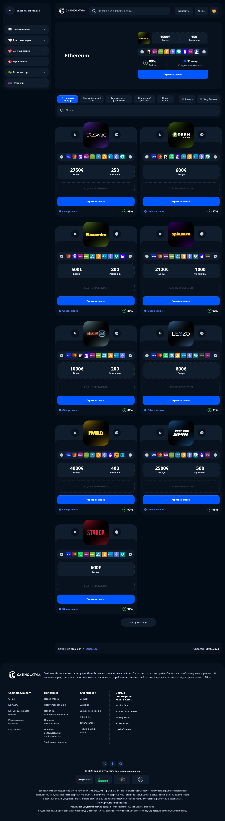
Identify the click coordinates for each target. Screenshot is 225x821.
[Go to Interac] (116, 455)
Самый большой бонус (92, 99)
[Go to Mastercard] (74, 156)
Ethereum (92, 648)
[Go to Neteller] (160, 51)
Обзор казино (70, 211)
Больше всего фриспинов (118, 99)
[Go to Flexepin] (207, 256)
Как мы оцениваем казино (18, 712)
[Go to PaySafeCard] (184, 51)
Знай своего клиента (55, 742)
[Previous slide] (142, 52)
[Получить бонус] (96, 135)
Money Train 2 (124, 717)
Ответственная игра (55, 704)
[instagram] (121, 764)
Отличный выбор (68, 99)
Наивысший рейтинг (144, 99)
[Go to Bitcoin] (166, 51)
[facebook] (113, 764)
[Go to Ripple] (110, 156)
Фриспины (85, 716)
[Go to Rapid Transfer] (190, 51)
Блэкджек (85, 704)
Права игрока (51, 698)
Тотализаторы (87, 722)
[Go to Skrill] (154, 51)
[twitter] (105, 764)
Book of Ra (122, 705)
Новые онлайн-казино (88, 730)
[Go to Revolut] (148, 51)
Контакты (184, 10)
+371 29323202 (95, 790)
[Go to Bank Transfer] (80, 156)
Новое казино (165, 99)
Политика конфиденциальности (56, 712)
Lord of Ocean (124, 729)
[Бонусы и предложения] (214, 11)
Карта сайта (14, 729)
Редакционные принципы (16, 721)
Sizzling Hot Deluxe (126, 711)
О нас (201, 10)
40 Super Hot (123, 723)
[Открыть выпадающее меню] (44, 29)
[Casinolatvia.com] (72, 11)
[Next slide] (204, 52)
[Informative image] (84, 779)
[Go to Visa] (68, 156)
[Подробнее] (117, 134)
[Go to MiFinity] (98, 156)
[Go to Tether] (178, 51)
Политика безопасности (51, 721)
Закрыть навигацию (28, 10)
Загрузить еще (138, 622)
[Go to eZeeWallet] (122, 455)
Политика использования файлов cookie (52, 733)
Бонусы (84, 698)
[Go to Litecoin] (196, 51)
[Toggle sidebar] (10, 10)
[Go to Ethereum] (172, 51)
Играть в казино (173, 74)
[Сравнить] (75, 134)
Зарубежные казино (90, 710)
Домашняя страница (69, 648)
